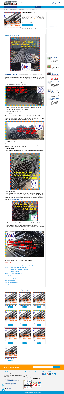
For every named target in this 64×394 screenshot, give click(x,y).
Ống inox (43, 6)
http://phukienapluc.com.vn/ (11, 388)
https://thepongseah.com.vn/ (11, 383)
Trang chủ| (21, 6)
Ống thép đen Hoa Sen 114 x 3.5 (39, 323)
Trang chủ (6, 9)
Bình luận (27, 31)
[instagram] (50, 374)
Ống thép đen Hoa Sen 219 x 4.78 (10, 358)
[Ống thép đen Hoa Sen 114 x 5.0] (10, 3)
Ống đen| (38, 6)
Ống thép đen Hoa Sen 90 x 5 (39, 340)
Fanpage (53, 30)
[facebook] (43, 374)
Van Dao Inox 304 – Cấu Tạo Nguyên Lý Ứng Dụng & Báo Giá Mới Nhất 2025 (54, 58)
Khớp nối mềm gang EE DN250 (55, 91)
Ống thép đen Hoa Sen (21, 9)
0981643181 (54, 3)
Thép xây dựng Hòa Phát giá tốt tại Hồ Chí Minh (54, 74)
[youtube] (48, 374)
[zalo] (55, 374)
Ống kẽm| (32, 6)
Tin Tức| (60, 6)
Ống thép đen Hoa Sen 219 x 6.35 (25, 305)
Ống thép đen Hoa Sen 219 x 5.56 (39, 305)
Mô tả (22, 31)
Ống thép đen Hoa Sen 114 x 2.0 (24, 340)
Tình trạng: (24, 22)
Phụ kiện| (49, 6)
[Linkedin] (30, 28)
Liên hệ (28, 25)
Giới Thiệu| (27, 6)
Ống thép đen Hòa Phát (12, 9)
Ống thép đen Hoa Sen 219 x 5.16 (10, 323)
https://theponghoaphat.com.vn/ (11, 384)
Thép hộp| (55, 6)
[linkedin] (52, 374)
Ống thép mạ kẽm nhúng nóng (52, 26)
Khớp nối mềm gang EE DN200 (55, 99)
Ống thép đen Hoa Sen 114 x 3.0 (10, 340)
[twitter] (45, 374)
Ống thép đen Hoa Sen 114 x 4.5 (24, 323)
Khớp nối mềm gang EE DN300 (55, 82)
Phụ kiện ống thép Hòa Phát (51, 22)
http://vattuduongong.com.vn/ (11, 387)
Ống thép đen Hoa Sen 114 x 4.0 (10, 305)
